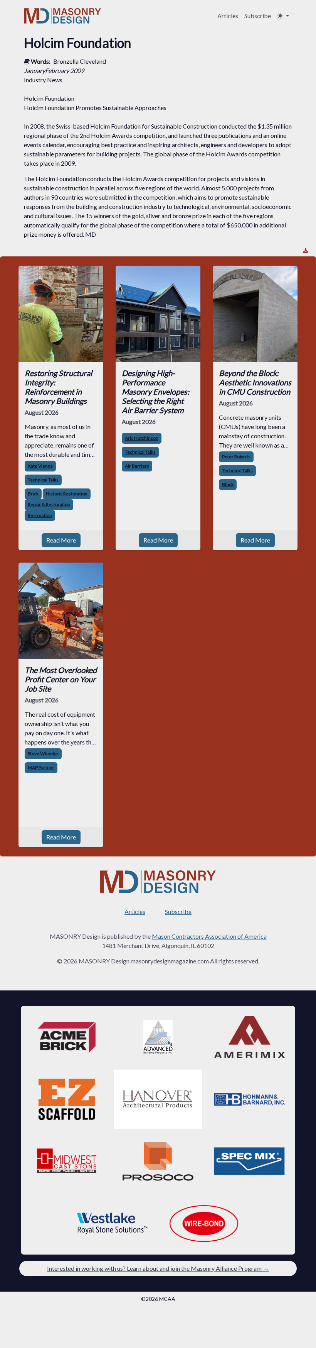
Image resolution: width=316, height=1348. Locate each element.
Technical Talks (43, 480)
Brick (33, 494)
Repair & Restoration (49, 504)
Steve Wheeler (43, 753)
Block (228, 484)
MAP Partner (41, 767)
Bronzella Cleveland (79, 61)
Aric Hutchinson (141, 438)
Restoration (40, 515)
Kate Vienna (40, 466)
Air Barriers (137, 466)
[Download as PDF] (305, 250)
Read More (61, 540)
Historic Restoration (66, 494)
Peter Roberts (236, 457)
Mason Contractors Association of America (209, 936)
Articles (227, 15)
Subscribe (257, 15)
